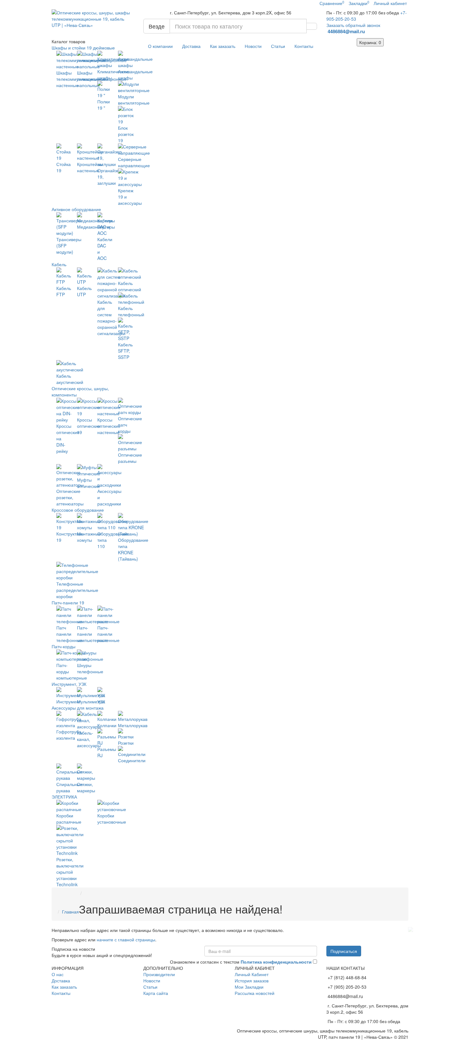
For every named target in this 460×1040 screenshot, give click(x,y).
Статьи (278, 46)
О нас (58, 974)
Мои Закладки (249, 987)
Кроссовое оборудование (78, 510)
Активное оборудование (76, 209)
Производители (159, 974)
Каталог (68, 41)
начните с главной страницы (126, 939)
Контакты (303, 46)
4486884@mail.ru (347, 31)
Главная (70, 911)
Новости (253, 46)
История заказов (251, 980)
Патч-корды (63, 646)
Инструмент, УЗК (69, 684)
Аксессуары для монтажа (78, 708)
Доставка (191, 46)
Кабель (59, 264)
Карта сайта (155, 993)
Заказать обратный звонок (353, 25)
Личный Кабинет (251, 974)
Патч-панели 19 (68, 602)
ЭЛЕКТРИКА (64, 797)
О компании (160, 46)
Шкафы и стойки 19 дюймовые (83, 47)
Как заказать (222, 46)
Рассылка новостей (254, 993)
